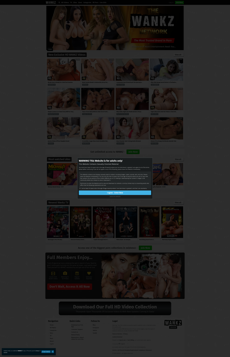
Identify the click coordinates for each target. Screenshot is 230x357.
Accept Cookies (46, 352)
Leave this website (115, 196)
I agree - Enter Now (115, 192)
